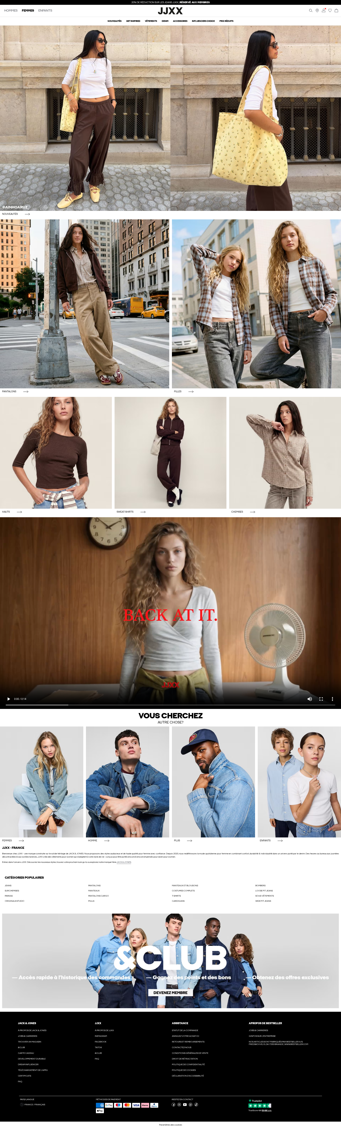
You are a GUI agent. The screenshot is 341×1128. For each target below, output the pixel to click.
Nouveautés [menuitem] (114, 21)
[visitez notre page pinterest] (190, 1105)
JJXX (98, 1023)
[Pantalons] (84, 304)
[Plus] (213, 781)
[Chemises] (285, 453)
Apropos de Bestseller (265, 1023)
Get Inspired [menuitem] (133, 21)
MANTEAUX (94, 890)
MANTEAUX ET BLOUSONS (185, 885)
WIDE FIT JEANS (263, 901)
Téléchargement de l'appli (33, 1070)
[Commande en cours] (336, 11)
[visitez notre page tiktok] (196, 1105)
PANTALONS (94, 885)
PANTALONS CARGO (98, 896)
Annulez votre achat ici (185, 1036)
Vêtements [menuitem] (151, 21)
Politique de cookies (184, 1070)
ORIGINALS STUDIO (14, 901)
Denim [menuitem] (165, 21)
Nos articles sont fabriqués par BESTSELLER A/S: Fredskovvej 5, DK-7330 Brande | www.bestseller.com (278, 1042)
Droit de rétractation (185, 1059)
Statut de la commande (185, 1030)
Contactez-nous (181, 1047)
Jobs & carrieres (27, 1036)
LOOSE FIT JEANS (264, 890)
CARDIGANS (178, 901)
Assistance (180, 1023)
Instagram (101, 1036)
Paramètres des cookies (170, 1125)
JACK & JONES (124, 862)
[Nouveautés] (170, 118)
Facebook (100, 1041)
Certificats (24, 1076)
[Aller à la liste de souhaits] (330, 11)
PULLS (91, 901)
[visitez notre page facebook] (173, 1105)
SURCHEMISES (12, 890)
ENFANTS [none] (45, 10)
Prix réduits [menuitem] (226, 21)
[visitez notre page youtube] (185, 1105)
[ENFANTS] (299, 781)
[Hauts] (56, 453)
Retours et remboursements (188, 1041)
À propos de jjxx (104, 1030)
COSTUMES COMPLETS (183, 890)
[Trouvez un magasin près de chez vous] (317, 11)
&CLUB (21, 1047)
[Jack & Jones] (171, 14)
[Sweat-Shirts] (170, 453)
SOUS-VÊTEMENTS (264, 896)
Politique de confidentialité (188, 1064)
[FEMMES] (41, 781)
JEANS (8, 885)
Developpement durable (32, 1059)
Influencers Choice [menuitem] (203, 21)
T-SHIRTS (176, 896)
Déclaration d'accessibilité (188, 1076)
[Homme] (127, 781)
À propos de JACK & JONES (32, 1030)
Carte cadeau (26, 1053)
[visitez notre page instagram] (179, 1105)
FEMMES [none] (28, 10)
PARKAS (9, 896)
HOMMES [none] (11, 10)
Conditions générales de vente (190, 1053)
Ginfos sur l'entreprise (262, 1036)
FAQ (20, 1081)
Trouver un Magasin (29, 1041)
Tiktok (98, 1047)
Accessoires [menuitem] (180, 21)
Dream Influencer (28, 1064)
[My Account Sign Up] (170, 961)
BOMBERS (260, 885)
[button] (56, 1104)
